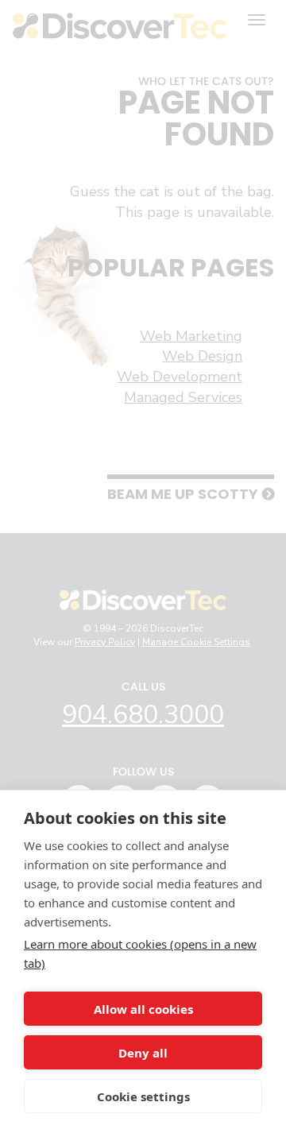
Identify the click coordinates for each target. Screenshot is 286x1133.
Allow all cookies (143, 1009)
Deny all (143, 1053)
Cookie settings (143, 1096)
